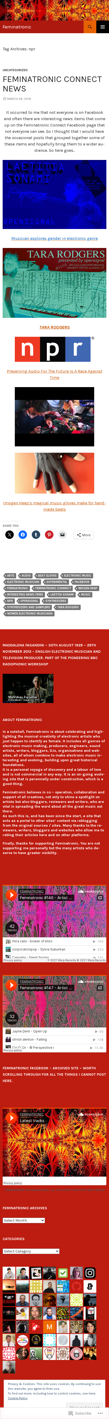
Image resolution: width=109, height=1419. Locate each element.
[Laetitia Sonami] (54, 194)
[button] (28, 688)
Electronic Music (77, 575)
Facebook (82, 582)
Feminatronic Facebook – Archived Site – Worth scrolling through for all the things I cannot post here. (54, 1074)
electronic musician (23, 582)
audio (26, 575)
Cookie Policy (18, 1398)
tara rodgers (68, 607)
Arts (10, 575)
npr (10, 601)
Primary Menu (102, 27)
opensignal (29, 601)
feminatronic (17, 588)
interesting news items (25, 594)
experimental (57, 582)
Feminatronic (17, 27)
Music (85, 594)
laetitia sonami (62, 594)
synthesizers (56, 601)
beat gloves (47, 575)
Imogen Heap (87, 588)
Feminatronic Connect (53, 588)
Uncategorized (15, 70)
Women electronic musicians (30, 613)
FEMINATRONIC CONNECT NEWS (52, 84)
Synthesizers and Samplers (28, 607)
